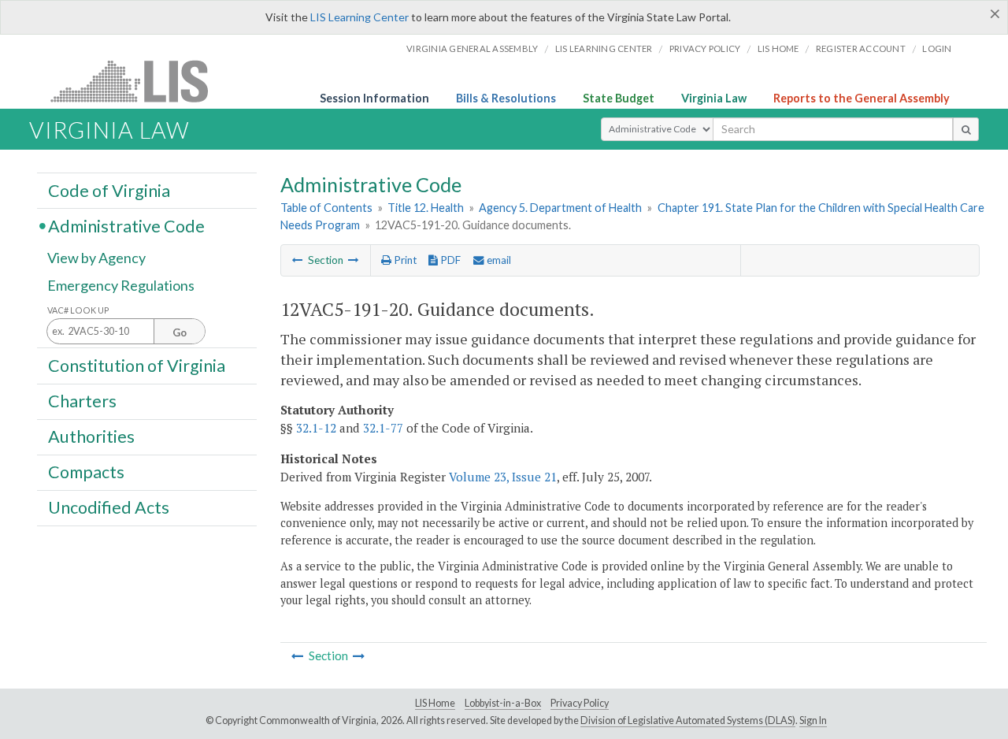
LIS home (778, 48)
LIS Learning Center (359, 17)
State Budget (618, 98)
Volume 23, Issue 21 (503, 477)
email (497, 260)
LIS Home (435, 703)
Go (179, 332)
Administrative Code (126, 225)
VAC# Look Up (78, 310)
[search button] (966, 129)
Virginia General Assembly (472, 48)
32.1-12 (316, 428)
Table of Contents (326, 207)
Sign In (813, 720)
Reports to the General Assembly (861, 98)
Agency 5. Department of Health (560, 207)
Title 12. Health (425, 207)
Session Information (374, 98)
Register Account (861, 48)
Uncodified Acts (108, 507)
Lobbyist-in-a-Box (503, 703)
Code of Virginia (109, 190)
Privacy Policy (705, 48)
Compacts (86, 472)
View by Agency (96, 257)
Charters (82, 401)
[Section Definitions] (297, 260)
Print (404, 260)
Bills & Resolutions (506, 98)
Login (936, 48)
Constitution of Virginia (136, 365)
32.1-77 (383, 428)
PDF (449, 260)
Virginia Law (714, 98)
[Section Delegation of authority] (353, 260)
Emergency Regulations (121, 285)
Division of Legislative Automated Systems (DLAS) (687, 720)
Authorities (91, 436)
